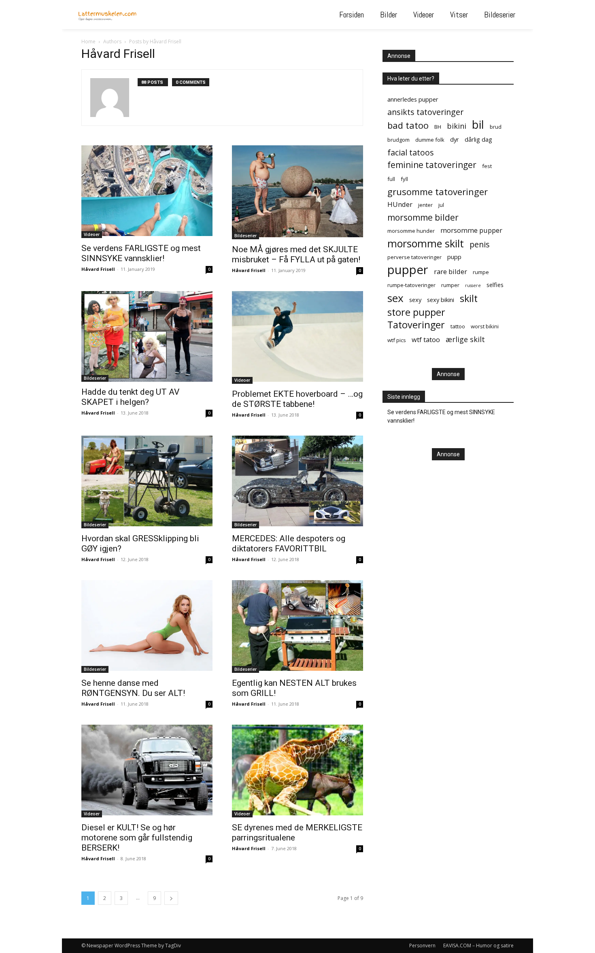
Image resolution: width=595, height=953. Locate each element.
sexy (415, 300)
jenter (425, 204)
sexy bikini (440, 300)
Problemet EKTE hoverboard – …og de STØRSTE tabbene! (297, 399)
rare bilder (450, 271)
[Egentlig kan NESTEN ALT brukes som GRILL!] (297, 626)
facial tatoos (410, 152)
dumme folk (429, 139)
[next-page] (171, 898)
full (391, 179)
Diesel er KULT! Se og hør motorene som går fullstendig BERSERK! (136, 838)
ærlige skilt (465, 339)
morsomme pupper (471, 230)
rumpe (481, 272)
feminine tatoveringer (431, 165)
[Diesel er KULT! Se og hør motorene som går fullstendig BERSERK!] (146, 771)
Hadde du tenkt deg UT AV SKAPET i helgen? (130, 397)
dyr (454, 139)
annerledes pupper (412, 99)
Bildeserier (245, 235)
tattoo (457, 326)
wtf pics (396, 340)
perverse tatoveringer (414, 257)
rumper (450, 285)
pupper (407, 270)
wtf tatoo (426, 339)
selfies (495, 285)
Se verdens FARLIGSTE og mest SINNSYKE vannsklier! (141, 253)
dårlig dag (478, 139)
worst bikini (485, 326)
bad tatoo (408, 125)
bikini (456, 125)
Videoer (92, 234)
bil (478, 124)
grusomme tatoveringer (437, 191)
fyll (404, 179)
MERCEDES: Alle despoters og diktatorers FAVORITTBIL (288, 543)
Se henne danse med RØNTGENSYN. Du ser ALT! (133, 688)
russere (473, 285)
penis (480, 244)
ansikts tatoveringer (425, 112)
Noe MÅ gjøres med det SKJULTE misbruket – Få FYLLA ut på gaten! (296, 254)
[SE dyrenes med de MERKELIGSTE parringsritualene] (297, 771)
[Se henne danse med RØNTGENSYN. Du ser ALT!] (146, 626)
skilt (469, 298)
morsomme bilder (423, 217)
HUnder (399, 204)
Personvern (422, 945)
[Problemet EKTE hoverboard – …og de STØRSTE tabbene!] (297, 337)
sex (395, 298)
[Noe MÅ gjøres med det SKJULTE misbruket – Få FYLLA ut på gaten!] (297, 192)
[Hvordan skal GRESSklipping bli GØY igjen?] (146, 482)
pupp (454, 257)
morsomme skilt (425, 243)
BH (437, 126)
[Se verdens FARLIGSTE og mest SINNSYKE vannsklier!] (146, 191)
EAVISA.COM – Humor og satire (478, 945)
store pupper (416, 312)
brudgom (398, 139)
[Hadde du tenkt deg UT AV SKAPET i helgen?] (146, 336)
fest (487, 166)
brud (496, 126)
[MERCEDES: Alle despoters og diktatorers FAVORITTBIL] (297, 482)
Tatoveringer (416, 325)
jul (441, 204)
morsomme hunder (411, 230)
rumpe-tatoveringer (411, 285)
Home (88, 41)
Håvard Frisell (98, 269)
